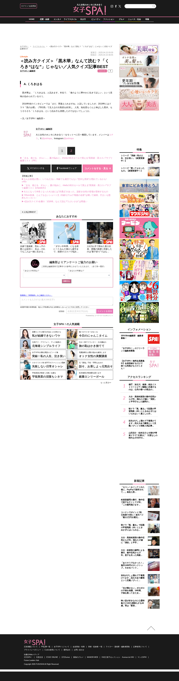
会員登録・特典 (79, 647)
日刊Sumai (65, 657)
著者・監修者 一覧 (95, 647)
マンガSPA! (142, 657)
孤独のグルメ (78, 657)
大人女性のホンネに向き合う (89, 5)
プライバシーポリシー (32, 650)
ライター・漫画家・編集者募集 (118, 647)
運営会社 (67, 650)
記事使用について (140, 647)
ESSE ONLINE (52, 657)
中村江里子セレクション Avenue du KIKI (118, 657)
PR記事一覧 (45, 647)
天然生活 (39, 657)
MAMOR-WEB (92, 657)
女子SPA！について (61, 647)
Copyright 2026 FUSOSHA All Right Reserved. (41, 664)
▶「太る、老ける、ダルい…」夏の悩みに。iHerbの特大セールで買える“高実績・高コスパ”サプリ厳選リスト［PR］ (66, 159)
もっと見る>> (106, 383)
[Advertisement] (89, 33)
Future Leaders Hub (31, 660)
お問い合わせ (79, 650)
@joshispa (47, 138)
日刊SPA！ (28, 657)
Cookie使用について (52, 650)
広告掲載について (31, 647)
